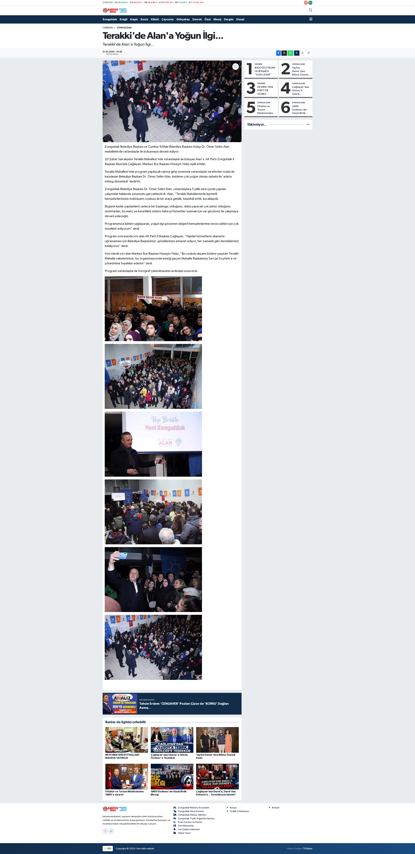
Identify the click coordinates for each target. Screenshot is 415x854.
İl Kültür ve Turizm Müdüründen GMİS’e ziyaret (266, 110)
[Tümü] (308, 124)
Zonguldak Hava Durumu (191, 811)
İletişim (275, 807)
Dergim (228, 19)
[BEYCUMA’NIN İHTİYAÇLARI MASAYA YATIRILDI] (126, 739)
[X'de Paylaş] (284, 53)
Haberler (108, 28)
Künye (233, 807)
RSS (109, 848)
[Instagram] (105, 831)
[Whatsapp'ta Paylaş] (290, 53)
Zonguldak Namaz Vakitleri (192, 815)
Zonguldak (110, 19)
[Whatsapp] (111, 831)
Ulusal (240, 19)
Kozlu (144, 19)
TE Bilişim (307, 848)
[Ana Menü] (310, 19)
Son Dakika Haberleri (189, 829)
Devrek (197, 19)
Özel (207, 19)
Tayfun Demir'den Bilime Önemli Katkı (300, 71)
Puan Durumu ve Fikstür (190, 822)
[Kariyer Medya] (115, 10)
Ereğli (123, 19)
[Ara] (310, 10)
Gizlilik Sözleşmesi (239, 811)
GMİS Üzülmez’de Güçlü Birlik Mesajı (299, 110)
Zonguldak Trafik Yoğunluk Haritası (196, 818)
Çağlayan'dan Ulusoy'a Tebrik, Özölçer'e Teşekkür (300, 91)
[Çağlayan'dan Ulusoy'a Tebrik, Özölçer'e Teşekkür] (172, 739)
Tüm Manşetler (186, 825)
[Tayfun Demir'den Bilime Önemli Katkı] (217, 739)
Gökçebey (183, 19)
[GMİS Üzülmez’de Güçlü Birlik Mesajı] (172, 776)
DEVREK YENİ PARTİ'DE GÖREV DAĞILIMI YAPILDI (265, 91)
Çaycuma (167, 19)
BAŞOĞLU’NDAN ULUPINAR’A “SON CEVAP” (265, 71)
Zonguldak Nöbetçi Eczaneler (193, 807)
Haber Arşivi (184, 833)
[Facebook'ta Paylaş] (278, 53)
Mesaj (217, 19)
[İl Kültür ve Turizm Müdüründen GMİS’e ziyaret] (126, 776)
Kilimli (155, 19)
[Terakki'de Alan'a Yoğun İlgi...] (172, 101)
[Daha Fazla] (296, 53)
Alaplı (134, 19)
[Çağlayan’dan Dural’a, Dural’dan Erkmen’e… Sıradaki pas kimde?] (217, 776)
